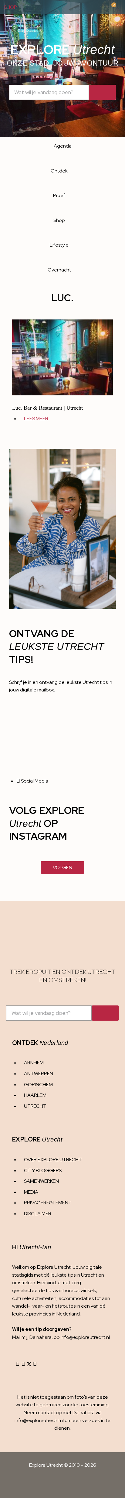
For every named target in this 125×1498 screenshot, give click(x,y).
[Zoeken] (102, 92)
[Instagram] (17, 1364)
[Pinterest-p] (34, 1364)
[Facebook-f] (23, 1364)
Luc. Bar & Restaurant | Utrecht (47, 408)
